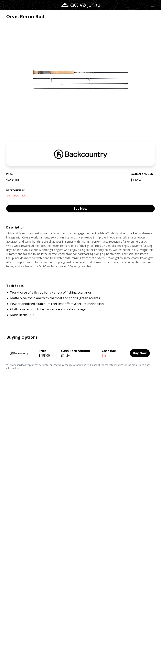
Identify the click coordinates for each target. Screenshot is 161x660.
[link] (80, 352)
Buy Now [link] (80, 208)
